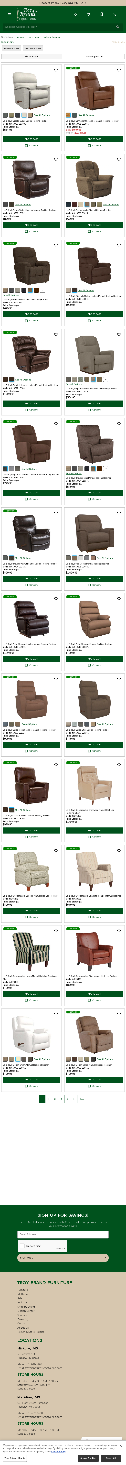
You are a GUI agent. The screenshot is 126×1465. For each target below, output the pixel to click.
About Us (23, 1327)
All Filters (33, 56)
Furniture (20, 37)
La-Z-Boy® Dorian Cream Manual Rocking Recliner (26, 1065)
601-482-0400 (34, 1413)
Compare (33, 145)
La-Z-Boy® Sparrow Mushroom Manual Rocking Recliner (91, 389)
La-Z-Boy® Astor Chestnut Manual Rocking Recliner (89, 644)
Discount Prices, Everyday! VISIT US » (63, 3)
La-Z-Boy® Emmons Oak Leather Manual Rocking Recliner (92, 121)
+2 (42, 290)
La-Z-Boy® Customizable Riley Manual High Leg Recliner (91, 976)
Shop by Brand (26, 1306)
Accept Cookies (88, 1458)
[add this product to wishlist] (56, 70)
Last (82, 1099)
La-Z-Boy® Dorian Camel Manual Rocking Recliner (89, 1065)
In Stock (22, 1302)
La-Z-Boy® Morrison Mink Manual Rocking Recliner (26, 299)
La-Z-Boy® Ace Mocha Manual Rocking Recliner (87, 564)
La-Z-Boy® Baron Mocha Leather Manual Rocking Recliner (29, 730)
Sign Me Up (27, 1257)
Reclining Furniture (51, 37)
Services (22, 1315)
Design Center (25, 1310)
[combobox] (94, 56)
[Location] (89, 14)
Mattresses (23, 1294)
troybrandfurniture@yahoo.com (43, 1368)
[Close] (120, 1445)
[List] (75, 14)
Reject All (111, 1458)
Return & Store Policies (30, 1331)
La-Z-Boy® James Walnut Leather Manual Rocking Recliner (29, 210)
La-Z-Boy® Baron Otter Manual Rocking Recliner (87, 730)
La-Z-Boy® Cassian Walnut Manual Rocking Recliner (26, 815)
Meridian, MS (28, 1397)
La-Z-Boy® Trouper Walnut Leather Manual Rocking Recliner (30, 564)
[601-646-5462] (102, 14)
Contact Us (24, 1323)
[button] (10, 14)
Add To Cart (31, 139)
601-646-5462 (34, 1364)
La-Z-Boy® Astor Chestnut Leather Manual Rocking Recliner (29, 644)
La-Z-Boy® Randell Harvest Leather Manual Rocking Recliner (30, 385)
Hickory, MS (27, 1348)
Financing (23, 1319)
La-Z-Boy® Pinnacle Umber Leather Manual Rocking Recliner (93, 296)
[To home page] (26, 14)
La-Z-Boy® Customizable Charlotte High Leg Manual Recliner (93, 896)
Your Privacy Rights (14, 1458)
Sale (19, 1298)
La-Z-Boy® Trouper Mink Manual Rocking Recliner (88, 478)
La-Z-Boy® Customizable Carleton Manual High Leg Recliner (30, 896)
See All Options (42, 115)
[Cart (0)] (115, 14)
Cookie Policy (58, 1451)
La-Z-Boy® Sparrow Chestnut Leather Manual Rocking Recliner (31, 474)
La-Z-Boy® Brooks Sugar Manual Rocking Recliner (25, 121)
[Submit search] (117, 27)
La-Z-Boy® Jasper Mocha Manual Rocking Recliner (89, 210)
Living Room (33, 37)
